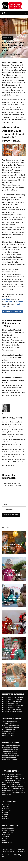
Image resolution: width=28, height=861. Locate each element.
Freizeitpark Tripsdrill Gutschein (11, 703)
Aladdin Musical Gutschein (9, 753)
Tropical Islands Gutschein (9, 721)
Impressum (13, 849)
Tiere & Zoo (5, 806)
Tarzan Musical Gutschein (9, 751)
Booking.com (6, 834)
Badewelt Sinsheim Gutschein (10, 725)
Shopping (5, 814)
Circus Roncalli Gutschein (9, 759)
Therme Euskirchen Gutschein (10, 727)
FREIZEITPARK (7, 38)
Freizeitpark (5, 804)
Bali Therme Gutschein (8, 729)
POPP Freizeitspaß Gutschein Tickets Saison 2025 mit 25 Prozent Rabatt (11, 651)
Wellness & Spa (6, 810)
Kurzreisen (5, 812)
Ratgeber (4, 816)
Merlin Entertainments (8, 828)
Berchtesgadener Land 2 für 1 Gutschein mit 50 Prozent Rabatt (13, 679)
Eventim (4, 838)
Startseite (6, 849)
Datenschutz (21, 849)
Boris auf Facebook (8, 465)
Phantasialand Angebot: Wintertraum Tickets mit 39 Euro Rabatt (13, 332)
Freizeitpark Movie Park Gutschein (11, 709)
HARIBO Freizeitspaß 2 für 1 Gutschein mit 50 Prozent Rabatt (13, 626)
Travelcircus (5, 836)
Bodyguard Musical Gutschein (10, 755)
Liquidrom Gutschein (8, 735)
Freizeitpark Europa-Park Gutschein (12, 699)
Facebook (8, 301)
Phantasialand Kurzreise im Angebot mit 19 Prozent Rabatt (13, 357)
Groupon (4, 840)
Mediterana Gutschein (8, 733)
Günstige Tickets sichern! (12, 311)
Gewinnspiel (5, 818)
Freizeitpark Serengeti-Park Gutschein (12, 697)
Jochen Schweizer (7, 832)
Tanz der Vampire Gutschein (10, 749)
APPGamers (21, 851)
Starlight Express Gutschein (10, 747)
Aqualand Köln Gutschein (9, 731)
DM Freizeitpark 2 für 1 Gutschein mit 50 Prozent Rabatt (14, 546)
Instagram (19, 301)
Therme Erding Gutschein (9, 723)
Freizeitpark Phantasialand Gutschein (12, 705)
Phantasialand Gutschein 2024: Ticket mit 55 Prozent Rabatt (13, 380)
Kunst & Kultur (6, 808)
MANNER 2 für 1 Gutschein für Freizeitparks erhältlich (13, 573)
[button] (25, 13)
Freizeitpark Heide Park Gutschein (11, 701)
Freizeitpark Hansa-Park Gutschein (12, 711)
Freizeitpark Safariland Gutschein (11, 707)
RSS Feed (13, 851)
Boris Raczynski (7, 54)
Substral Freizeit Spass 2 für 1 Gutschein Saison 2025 (14, 599)
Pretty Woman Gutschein (9, 757)
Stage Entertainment (8, 830)
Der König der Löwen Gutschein (11, 745)
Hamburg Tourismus (7, 842)
